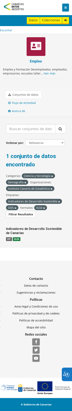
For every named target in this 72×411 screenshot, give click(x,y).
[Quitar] (52, 176)
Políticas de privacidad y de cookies (36, 313)
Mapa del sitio (36, 327)
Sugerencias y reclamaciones (36, 292)
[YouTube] (36, 358)
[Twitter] (36, 350)
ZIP (9, 239)
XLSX (16, 239)
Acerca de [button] (18, 111)
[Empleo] (36, 47)
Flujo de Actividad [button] (23, 103)
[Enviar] (60, 128)
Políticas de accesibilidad (36, 320)
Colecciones (51, 20)
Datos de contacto (36, 285)
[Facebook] (36, 342)
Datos (33, 20)
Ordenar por (14, 143)
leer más (49, 73)
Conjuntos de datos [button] (25, 95)
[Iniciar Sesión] (65, 20)
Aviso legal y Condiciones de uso (36, 306)
